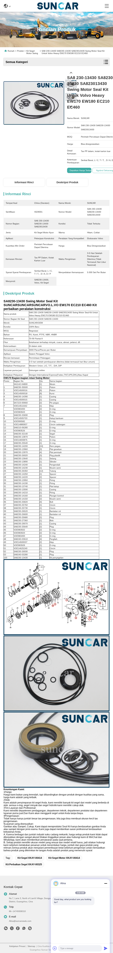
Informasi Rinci (24, 182)
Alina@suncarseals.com (20, 921)
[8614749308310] (24, 929)
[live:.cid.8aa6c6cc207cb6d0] (30, 929)
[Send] (105, 948)
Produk (20, 51)
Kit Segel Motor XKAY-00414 (64, 858)
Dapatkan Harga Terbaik (81, 170)
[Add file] (55, 948)
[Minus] (105, 883)
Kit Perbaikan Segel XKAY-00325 (24, 864)
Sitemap (31, 946)
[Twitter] (12, 929)
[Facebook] (18, 929)
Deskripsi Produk (67, 182)
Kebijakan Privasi (17, 946)
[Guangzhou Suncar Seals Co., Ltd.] (58, 6)
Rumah (11, 51)
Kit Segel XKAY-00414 (30, 858)
